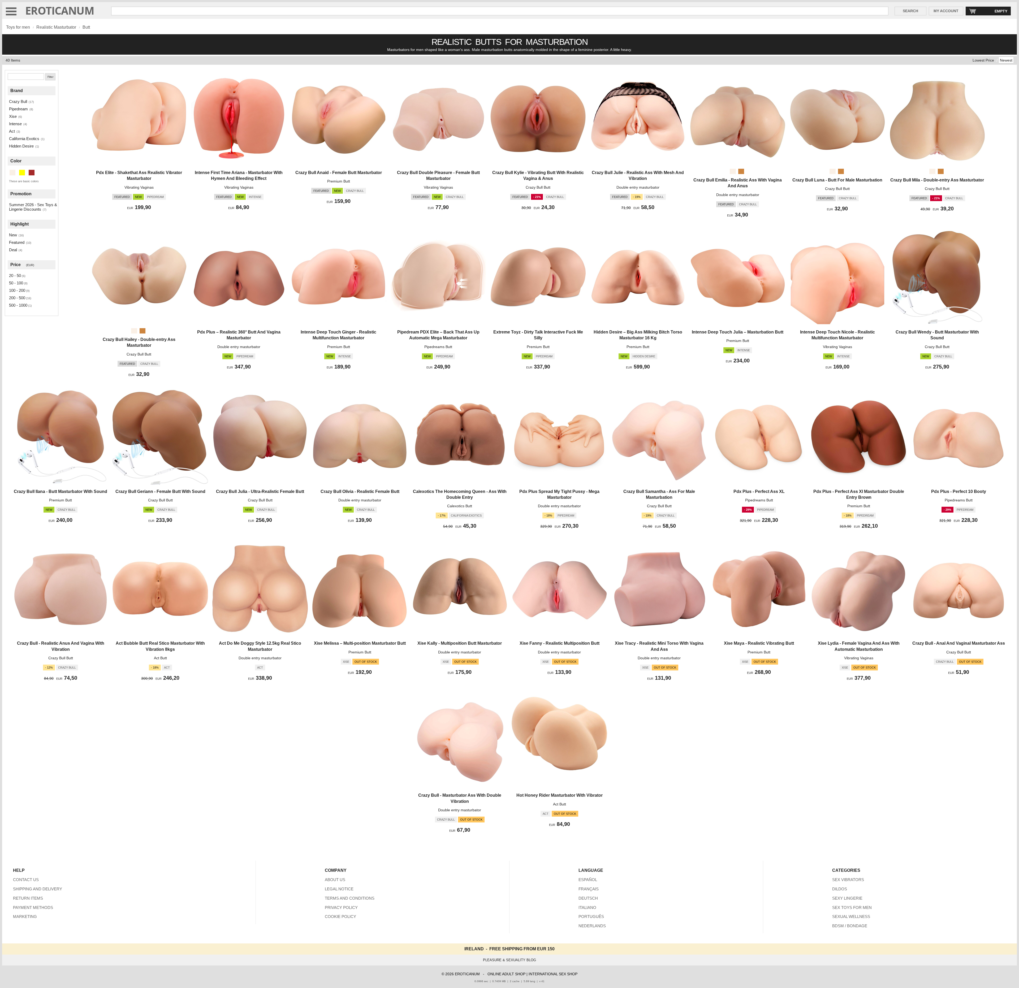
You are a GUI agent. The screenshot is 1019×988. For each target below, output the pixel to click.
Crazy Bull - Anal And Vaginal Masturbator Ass (958, 643)
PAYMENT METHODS (33, 907)
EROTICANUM (59, 10)
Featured (16, 242)
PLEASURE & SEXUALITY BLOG (509, 960)
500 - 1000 (18, 305)
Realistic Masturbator (56, 27)
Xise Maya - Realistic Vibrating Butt (759, 643)
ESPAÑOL (587, 879)
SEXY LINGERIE (847, 898)
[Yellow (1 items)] (22, 172)
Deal (13, 250)
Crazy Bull (18, 101)
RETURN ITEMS (28, 898)
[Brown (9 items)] (31, 172)
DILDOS (839, 889)
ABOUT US (335, 879)
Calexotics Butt (459, 506)
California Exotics (24, 138)
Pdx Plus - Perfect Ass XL (759, 491)
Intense (15, 124)
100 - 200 (17, 290)
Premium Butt (338, 181)
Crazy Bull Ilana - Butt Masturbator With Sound (60, 491)
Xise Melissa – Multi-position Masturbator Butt (360, 643)
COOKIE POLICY (340, 916)
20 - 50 (15, 275)
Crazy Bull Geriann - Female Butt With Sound (160, 491)
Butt (86, 27)
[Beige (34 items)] (12, 172)
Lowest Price (983, 60)
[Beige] (733, 171)
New (13, 235)
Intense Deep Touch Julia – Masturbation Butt (737, 332)
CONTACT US (26, 879)
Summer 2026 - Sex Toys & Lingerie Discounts (33, 206)
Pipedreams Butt (438, 347)
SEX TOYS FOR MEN (852, 907)
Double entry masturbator (637, 187)
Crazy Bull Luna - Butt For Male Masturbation (837, 180)
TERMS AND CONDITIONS (349, 898)
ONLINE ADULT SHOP (506, 974)
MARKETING (25, 916)
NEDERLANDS (592, 926)
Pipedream (18, 109)
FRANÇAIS (588, 889)
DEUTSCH (588, 898)
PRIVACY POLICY (341, 907)
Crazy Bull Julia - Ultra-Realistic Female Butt (260, 491)
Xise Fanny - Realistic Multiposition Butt (559, 643)
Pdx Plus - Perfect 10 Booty (958, 491)
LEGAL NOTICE (339, 889)
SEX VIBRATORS (848, 879)
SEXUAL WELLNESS (851, 916)
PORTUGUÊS (591, 916)
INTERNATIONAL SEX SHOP (553, 974)
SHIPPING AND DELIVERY (37, 889)
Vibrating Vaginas (139, 187)
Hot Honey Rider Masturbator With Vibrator (559, 795)
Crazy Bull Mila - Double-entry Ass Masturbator (937, 180)
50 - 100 (16, 283)
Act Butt (160, 658)
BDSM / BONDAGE (849, 926)
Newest (1006, 60)
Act (12, 131)
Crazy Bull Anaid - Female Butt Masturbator (338, 172)
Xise (13, 116)
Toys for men (18, 27)
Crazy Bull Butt (538, 187)
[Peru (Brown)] (741, 171)
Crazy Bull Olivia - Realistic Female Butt (360, 491)
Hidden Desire (21, 146)
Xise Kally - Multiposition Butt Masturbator (459, 643)
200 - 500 (17, 298)
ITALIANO (587, 907)
